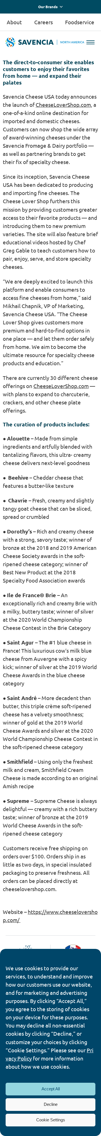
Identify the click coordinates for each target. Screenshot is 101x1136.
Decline (51, 1104)
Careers (43, 22)
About (14, 22)
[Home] (45, 42)
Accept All (51, 1088)
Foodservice (79, 22)
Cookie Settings (50, 1119)
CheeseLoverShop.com (63, 104)
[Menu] (90, 42)
